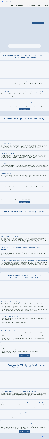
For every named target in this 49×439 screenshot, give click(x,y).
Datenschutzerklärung (9, 436)
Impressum (2, 436)
